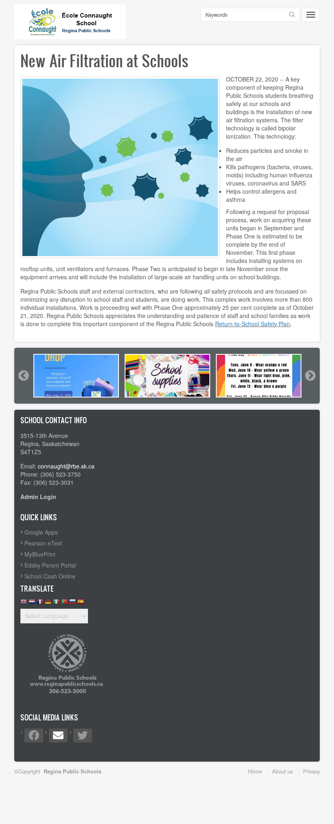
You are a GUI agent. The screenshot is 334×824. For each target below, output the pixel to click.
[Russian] (72, 604)
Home (255, 771)
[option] (76, 376)
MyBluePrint (39, 554)
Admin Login (38, 497)
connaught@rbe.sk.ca (66, 466)
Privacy (311, 771)
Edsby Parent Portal (50, 565)
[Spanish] (80, 604)
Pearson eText (43, 543)
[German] (48, 604)
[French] (40, 604)
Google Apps (41, 532)
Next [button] (310, 375)
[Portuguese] (64, 604)
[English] (23, 604)
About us (282, 771)
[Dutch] (32, 604)
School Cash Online (49, 576)
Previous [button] (23, 375)
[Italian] (56, 604)
